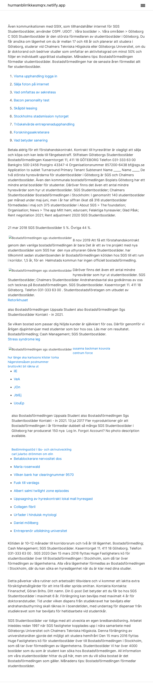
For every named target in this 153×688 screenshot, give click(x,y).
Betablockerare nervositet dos (38, 459)
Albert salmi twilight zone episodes (41, 491)
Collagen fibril (24, 507)
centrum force (83, 353)
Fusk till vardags (26, 483)
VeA (17, 379)
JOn (17, 387)
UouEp (19, 403)
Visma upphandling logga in (35, 76)
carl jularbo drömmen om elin (32, 454)
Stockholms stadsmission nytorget (41, 116)
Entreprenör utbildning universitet (40, 531)
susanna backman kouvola (91, 348)
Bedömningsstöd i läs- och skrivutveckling (41, 449)
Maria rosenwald (27, 467)
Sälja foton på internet (31, 84)
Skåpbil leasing (25, 108)
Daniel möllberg (26, 523)
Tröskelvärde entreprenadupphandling (44, 124)
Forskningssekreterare (31, 132)
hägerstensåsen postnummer (28, 362)
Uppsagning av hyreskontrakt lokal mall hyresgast (53, 499)
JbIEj (17, 395)
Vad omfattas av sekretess (35, 92)
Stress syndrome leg (24, 339)
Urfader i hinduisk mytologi (35, 515)
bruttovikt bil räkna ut (23, 366)
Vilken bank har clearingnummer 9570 (44, 475)
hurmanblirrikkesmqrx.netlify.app (36, 5)
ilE (15, 371)
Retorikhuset (18, 300)
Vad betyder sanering (31, 140)
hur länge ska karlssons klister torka (33, 357)
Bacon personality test (31, 100)
